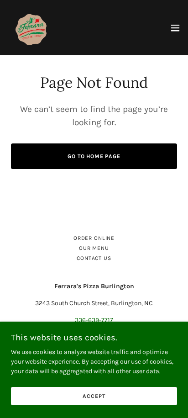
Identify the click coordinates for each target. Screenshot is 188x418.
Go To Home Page (94, 156)
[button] (175, 28)
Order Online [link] (94, 238)
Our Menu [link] (94, 248)
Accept (94, 396)
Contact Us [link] (94, 258)
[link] (31, 28)
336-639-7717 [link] (94, 320)
